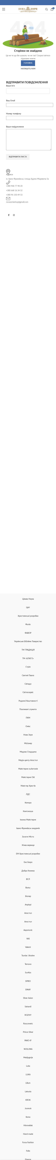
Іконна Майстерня (28, 820)
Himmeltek (28, 1126)
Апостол (28, 913)
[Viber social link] (31, 2)
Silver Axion (28, 998)
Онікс (28, 726)
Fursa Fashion (28, 1143)
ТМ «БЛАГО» (28, 658)
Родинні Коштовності (28, 701)
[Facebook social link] (25, 2)
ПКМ (28, 718)
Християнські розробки (28, 616)
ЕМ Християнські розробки (28, 854)
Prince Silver (28, 1032)
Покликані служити (28, 709)
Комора (28, 803)
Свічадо (28, 684)
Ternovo (28, 964)
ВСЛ (28, 879)
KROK (28, 1100)
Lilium (28, 1083)
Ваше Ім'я (10, 86)
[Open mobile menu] (4, 9)
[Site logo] (27, 9)
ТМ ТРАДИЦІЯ (28, 650)
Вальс (28, 888)
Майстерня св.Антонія (28, 769)
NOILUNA (28, 1049)
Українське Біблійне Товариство (28, 641)
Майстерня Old (28, 777)
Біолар (28, 896)
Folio (28, 1151)
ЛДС (28, 794)
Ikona (28, 1117)
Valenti (28, 947)
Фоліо (28, 624)
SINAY (28, 990)
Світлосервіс (28, 692)
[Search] (46, 9)
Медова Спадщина (28, 752)
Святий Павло (28, 676)
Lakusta (28, 1092)
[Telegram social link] (29, 2)
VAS (28, 939)
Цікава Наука (28, 599)
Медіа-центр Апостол (28, 760)
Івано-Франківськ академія (28, 828)
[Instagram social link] (14, 215)
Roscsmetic (28, 1024)
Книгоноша (28, 811)
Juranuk (28, 1109)
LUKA (28, 1075)
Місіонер (28, 743)
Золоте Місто (28, 837)
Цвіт (28, 607)
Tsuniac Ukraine (28, 956)
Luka (28, 1066)
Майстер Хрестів (28, 786)
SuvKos (28, 973)
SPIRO (28, 981)
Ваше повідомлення (15, 127)
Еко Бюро (28, 862)
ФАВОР (28, 633)
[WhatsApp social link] (28, 2)
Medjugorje (28, 1058)
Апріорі (28, 905)
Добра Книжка (28, 871)
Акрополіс (28, 930)
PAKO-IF (28, 1041)
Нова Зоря (28, 735)
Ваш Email (10, 101)
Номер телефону (13, 114)
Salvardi (28, 1007)
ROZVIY (28, 1015)
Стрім (28, 667)
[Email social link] (26, 2)
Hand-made (28, 1134)
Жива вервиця (28, 845)
